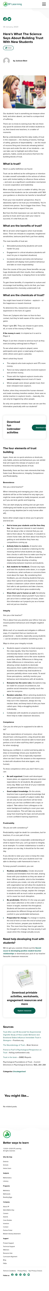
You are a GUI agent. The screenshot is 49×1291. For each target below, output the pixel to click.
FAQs (5, 1263)
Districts (5, 1161)
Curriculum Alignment (10, 1256)
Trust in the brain (10, 1057)
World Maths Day (8, 1210)
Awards (5, 1217)
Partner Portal (7, 1230)
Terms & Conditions (9, 1271)
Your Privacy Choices (35, 1271)
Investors (6, 1223)
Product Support (8, 1243)
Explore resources (24, 1010)
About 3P (6, 1206)
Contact (5, 1227)
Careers (5, 1213)
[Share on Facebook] (5, 19)
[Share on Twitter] (9, 19)
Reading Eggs (7, 1197)
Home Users (7, 1168)
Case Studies (7, 1220)
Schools (5, 1165)
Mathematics (7, 1178)
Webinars (6, 1250)
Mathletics (6, 1190)
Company (6, 1202)
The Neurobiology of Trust (14, 1045)
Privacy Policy (22, 1271)
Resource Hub (7, 1253)
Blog (4, 1260)
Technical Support (9, 1246)
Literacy (5, 1181)
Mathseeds (6, 1194)
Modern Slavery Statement (12, 1234)
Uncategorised (19, 1071)
